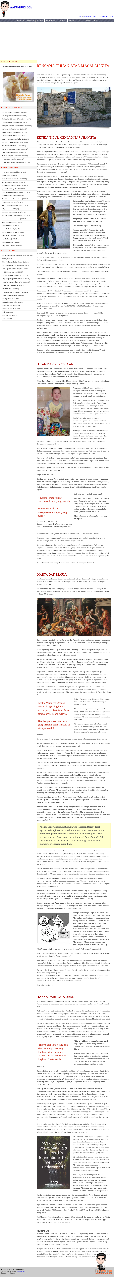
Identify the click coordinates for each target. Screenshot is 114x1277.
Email (111, 16)
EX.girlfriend (87, 16)
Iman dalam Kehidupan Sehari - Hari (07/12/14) (15, 205)
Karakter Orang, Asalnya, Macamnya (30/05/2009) (16, 162)
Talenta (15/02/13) (7, 258)
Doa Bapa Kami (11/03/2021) (10, 175)
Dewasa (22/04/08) (7, 319)
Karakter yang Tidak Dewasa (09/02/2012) (13, 285)
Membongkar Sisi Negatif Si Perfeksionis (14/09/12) (17, 119)
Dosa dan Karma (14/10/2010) (10, 239)
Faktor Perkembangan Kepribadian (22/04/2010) (15, 139)
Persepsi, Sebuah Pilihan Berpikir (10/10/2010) (15, 292)
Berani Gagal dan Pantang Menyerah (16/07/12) (15, 269)
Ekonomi (40, 21)
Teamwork (62, 21)
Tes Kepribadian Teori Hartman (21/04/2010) (14, 129)
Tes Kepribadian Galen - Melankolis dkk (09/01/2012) (17, 126)
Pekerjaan (30, 21)
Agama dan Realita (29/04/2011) (11, 229)
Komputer (88, 21)
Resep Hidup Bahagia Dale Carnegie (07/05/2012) (16, 279)
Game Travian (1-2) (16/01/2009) (11, 305)
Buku (96, 21)
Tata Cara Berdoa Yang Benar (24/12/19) (13, 182)
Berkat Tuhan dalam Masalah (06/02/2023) (14, 172)
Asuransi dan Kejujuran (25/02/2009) (12, 302)
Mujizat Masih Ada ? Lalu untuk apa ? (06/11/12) (16, 215)
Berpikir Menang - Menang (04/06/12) (12, 272)
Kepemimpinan (51, 21)
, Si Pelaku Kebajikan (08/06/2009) (13, 159)
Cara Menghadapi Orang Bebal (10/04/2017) (14, 112)
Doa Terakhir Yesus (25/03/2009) (11, 242)
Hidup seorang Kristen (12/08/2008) (12, 245)
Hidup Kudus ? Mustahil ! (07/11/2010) (13, 235)
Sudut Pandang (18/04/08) (9, 315)
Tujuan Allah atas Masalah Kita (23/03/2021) (14, 179)
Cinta (79, 21)
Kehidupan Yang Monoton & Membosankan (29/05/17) (17, 255)
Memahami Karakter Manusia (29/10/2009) (14, 146)
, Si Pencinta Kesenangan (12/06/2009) (15, 149)
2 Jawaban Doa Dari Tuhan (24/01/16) (12, 202)
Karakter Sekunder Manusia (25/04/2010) (13, 136)
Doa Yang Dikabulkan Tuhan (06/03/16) (13, 195)
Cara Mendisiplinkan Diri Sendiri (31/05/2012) (15, 275)
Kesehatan (20, 21)
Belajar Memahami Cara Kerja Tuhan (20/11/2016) (16, 192)
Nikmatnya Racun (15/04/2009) (10, 299)
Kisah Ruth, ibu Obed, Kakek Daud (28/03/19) (15, 185)
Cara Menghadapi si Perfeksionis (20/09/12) (14, 115)
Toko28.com (21, 1271)
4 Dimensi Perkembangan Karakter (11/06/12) (14, 122)
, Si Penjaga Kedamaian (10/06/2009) (14, 152)
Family (95, 16)
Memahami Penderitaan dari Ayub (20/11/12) (14, 212)
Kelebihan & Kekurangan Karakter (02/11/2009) (15, 142)
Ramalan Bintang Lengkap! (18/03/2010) (13, 295)
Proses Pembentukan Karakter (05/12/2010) (14, 132)
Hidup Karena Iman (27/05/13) (10, 209)
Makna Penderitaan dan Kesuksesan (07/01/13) (15, 262)
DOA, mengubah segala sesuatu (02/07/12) (14, 219)
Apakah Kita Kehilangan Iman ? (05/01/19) (13, 189)
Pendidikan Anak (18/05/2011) (10, 289)
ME (80, 16)
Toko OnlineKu (103, 16)
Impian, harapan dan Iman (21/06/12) (12, 222)
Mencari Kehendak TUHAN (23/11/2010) (13, 232)
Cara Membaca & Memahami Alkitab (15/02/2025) (17, 66)
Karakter (71, 21)
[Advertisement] (57, 42)
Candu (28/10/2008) (7, 312)
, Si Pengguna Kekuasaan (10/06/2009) (15, 156)
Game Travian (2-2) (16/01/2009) (11, 309)
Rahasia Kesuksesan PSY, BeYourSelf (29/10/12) (15, 265)
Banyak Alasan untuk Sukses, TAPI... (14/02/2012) (16, 282)
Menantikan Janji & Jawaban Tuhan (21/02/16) (15, 199)
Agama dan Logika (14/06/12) (10, 225)
